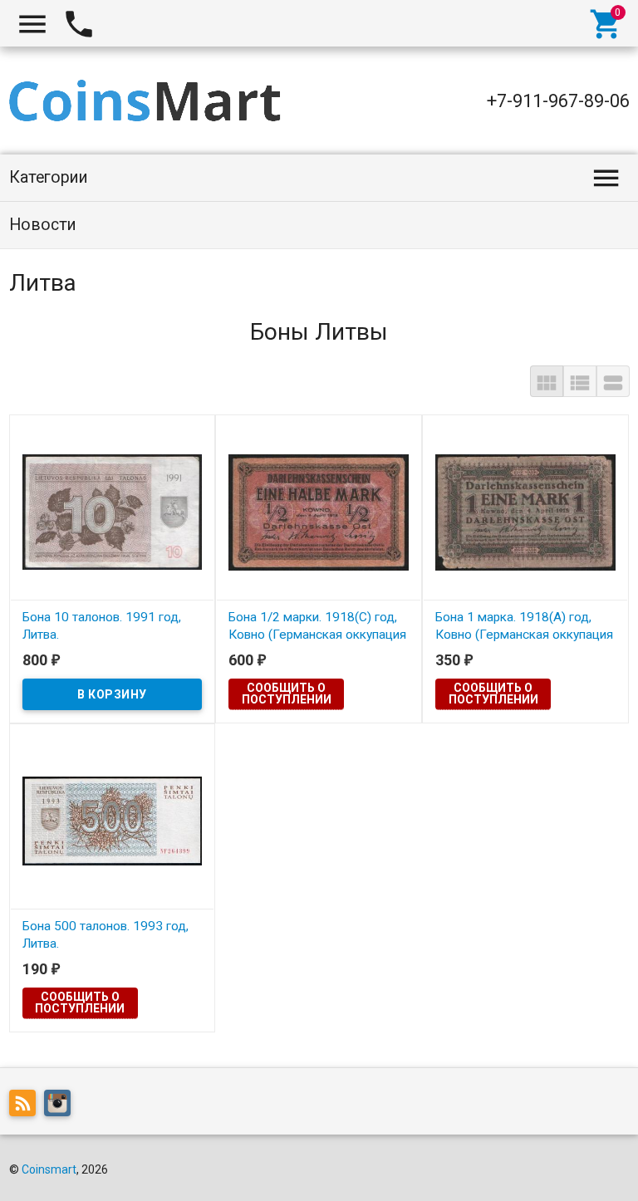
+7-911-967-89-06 (558, 101)
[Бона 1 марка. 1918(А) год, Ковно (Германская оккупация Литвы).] (525, 510)
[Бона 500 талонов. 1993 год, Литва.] (112, 819)
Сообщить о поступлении (286, 693)
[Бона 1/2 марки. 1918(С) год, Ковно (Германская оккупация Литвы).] (318, 510)
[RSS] (26, 1105)
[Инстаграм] (61, 1105)
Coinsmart (49, 1169)
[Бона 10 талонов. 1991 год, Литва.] (112, 510)
